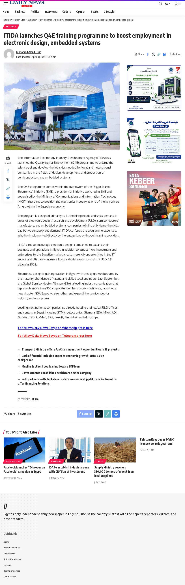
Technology (13, 461)
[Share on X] (153, 54)
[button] (7, 3)
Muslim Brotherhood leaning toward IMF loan (51, 366)
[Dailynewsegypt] (27, 3)
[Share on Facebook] (147, 54)
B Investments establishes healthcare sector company (56, 373)
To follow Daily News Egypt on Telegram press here (55, 335)
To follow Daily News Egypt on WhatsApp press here (55, 328)
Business (11, 27)
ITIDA (35, 399)
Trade (100, 461)
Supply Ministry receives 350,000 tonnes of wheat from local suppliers (114, 472)
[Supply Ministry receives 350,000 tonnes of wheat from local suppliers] (115, 450)
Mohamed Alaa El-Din (28, 51)
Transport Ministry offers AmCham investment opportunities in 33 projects (70, 349)
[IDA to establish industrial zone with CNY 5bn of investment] (70, 450)
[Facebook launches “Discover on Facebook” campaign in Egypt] (24, 450)
